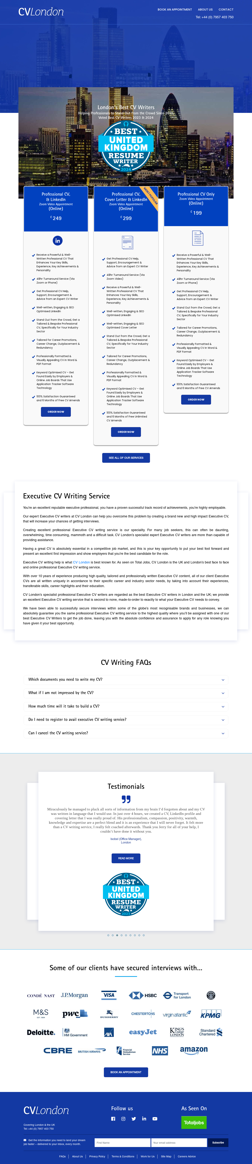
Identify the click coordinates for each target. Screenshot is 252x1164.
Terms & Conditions (123, 1156)
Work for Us (148, 1156)
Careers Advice (187, 1156)
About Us (205, 9)
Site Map (166, 1156)
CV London (81, 562)
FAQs (62, 1156)
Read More (126, 858)
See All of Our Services (126, 457)
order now (56, 412)
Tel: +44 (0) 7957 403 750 (215, 17)
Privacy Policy (97, 1156)
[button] (108, 935)
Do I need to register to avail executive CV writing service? (77, 720)
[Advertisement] (126, 52)
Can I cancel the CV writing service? (58, 734)
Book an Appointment (175, 9)
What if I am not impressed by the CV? (61, 693)
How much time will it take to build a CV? (63, 707)
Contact (226, 9)
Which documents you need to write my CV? (65, 680)
